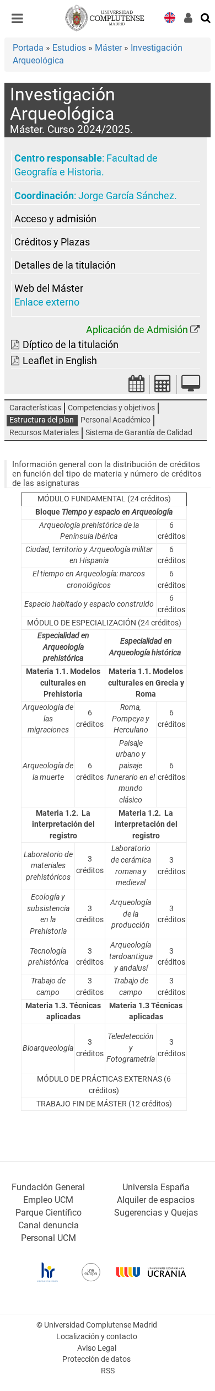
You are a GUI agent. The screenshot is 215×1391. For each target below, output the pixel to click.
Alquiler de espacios (156, 1200)
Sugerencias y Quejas (156, 1212)
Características (35, 408)
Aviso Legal (96, 1348)
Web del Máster (48, 288)
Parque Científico (48, 1212)
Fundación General (48, 1187)
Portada (28, 47)
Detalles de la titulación (65, 265)
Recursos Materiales (44, 432)
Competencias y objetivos (111, 408)
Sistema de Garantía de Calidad (138, 432)
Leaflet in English (60, 360)
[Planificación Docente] (136, 387)
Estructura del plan (41, 420)
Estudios (69, 47)
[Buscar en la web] (206, 17)
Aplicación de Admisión (137, 329)
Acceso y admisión (55, 218)
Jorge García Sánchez (126, 195)
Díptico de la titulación (71, 344)
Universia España (156, 1187)
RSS (108, 1371)
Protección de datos (96, 1359)
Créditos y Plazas (52, 242)
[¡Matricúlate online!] (190, 387)
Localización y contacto (96, 1336)
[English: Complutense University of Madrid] (169, 17)
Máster (108, 47)
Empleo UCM (48, 1200)
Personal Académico (115, 420)
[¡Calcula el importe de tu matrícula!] (163, 387)
